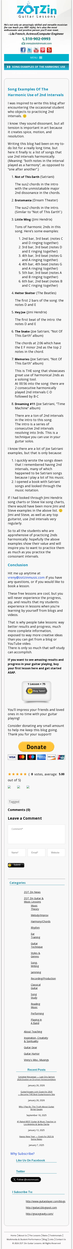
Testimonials (56, 1235)
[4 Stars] (21, 774)
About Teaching (33, 1031)
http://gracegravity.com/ (39, 1213)
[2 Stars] (13, 774)
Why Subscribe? (22, 1153)
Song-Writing (35, 964)
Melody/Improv (39, 915)
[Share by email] (31, 790)
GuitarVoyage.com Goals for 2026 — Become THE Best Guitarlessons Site (36, 1093)
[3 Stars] (17, 774)
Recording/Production (43, 978)
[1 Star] (9, 774)
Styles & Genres (35, 954)
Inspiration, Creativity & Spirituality (36, 1039)
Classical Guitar (36, 986)
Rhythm (35, 927)
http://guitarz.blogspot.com (41, 1207)
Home (13, 1235)
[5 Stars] (25, 774)
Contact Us (61, 1239)
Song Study (34, 996)
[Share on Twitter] (21, 790)
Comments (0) (19, 810)
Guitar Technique (37, 945)
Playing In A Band (36, 1021)
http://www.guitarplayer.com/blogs (45, 1201)
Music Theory (35, 907)
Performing (37, 1013)
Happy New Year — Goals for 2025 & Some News (36, 1137)
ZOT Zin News (32, 892)
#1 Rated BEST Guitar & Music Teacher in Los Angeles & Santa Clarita (36, 1122)
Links (51, 1239)
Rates (45, 1235)
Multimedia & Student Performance (24, 1239)
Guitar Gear (30, 1047)
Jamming (36, 972)
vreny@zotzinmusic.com (26, 577)
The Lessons (35, 1235)
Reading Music (35, 1005)
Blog (45, 1239)
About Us (22, 1235)
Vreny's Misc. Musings (36, 1060)
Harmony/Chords (40, 921)
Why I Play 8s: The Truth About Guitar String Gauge (36, 1108)
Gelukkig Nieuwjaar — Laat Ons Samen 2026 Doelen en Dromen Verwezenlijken (36, 1078)
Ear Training (35, 935)
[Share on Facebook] (12, 790)
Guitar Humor (32, 1053)
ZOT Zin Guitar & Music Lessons (34, 900)
